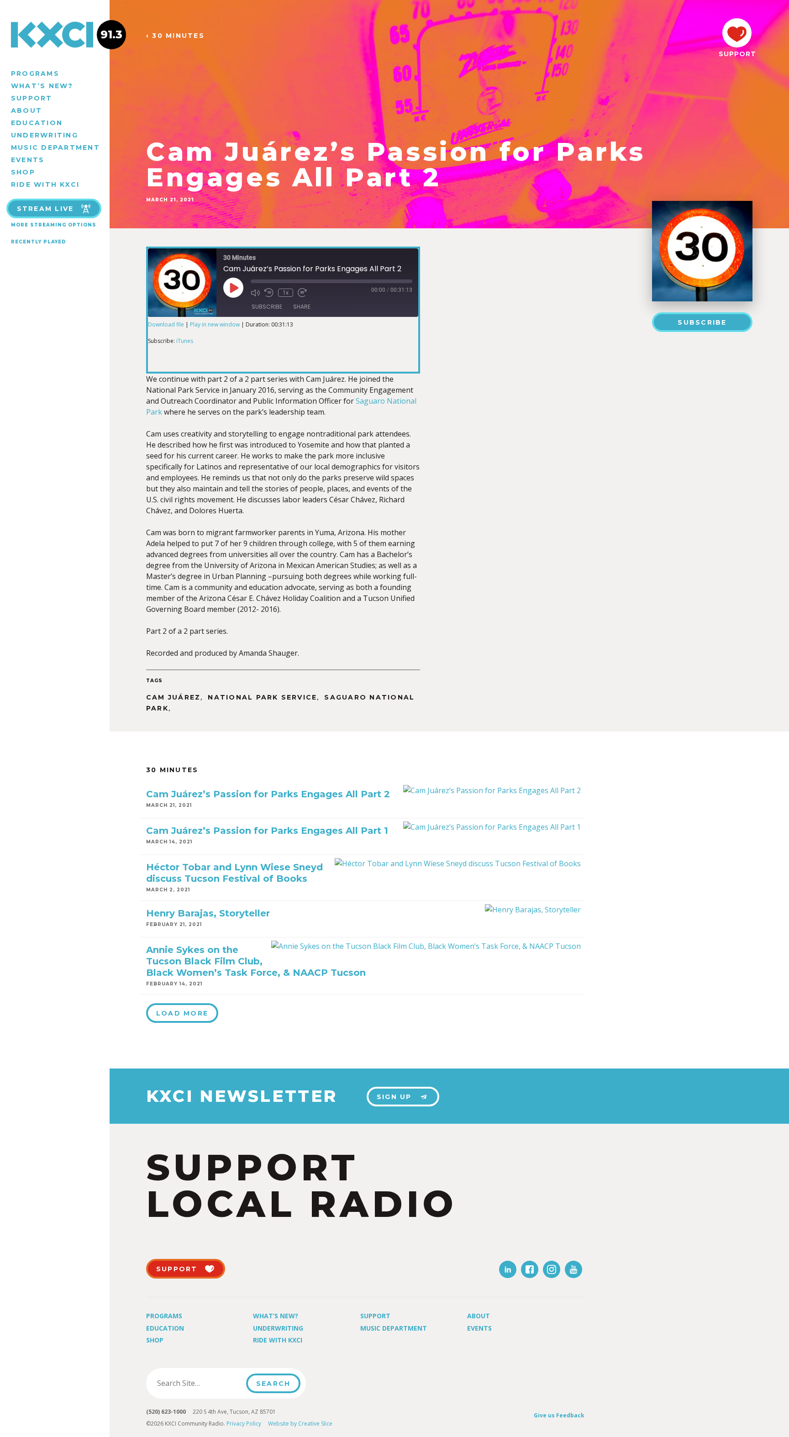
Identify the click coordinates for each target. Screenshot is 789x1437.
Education (37, 123)
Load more (182, 1013)
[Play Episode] (233, 288)
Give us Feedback (559, 1415)
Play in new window (215, 324)
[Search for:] (199, 1383)
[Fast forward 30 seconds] (302, 292)
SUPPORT (737, 54)
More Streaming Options (53, 225)
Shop (23, 172)
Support (32, 98)
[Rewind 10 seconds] (269, 292)
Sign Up (394, 1097)
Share (301, 307)
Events (27, 160)
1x (286, 293)
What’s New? (42, 86)
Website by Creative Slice (300, 1423)
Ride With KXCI (45, 184)
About (26, 110)
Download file (166, 324)
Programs (35, 73)
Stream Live (45, 209)
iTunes (184, 341)
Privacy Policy (243, 1423)
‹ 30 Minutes (175, 36)
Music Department (55, 147)
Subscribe (702, 322)
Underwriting (44, 135)
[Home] (55, 34)
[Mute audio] (255, 292)
